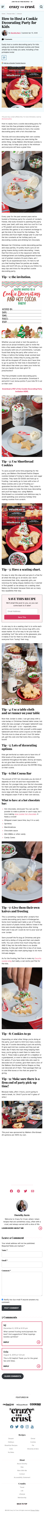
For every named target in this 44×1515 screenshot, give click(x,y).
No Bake (11, 1452)
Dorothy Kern (16, 33)
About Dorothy (22, 1464)
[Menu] (2, 6)
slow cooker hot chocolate (25, 814)
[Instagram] (27, 1428)
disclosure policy (7, 119)
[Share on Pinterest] (18, 1191)
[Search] (41, 6)
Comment (6, 1270)
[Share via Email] (32, 1191)
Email (5, 1260)
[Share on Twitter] (25, 1191)
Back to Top (22, 1504)
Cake (11, 1449)
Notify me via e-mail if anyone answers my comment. (20, 1301)
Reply (6, 1342)
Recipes (22, 1435)
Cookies (33, 1442)
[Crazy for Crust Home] (22, 7)
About (22, 1460)
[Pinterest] (22, 1428)
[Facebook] (11, 1428)
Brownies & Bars (33, 1449)
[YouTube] (32, 1428)
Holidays (11, 1442)
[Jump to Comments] (4, 57)
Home (3, 13)
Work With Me (22, 1470)
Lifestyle (19, 13)
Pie (33, 1445)
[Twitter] (17, 1428)
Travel (22, 1487)
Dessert (11, 1438)
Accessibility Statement (22, 1477)
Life (22, 1491)
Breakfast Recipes (11, 1445)
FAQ (22, 1467)
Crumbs (22, 1483)
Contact (22, 1474)
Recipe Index (11, 13)
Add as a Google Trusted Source (15, 63)
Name (5, 1250)
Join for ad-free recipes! (20, 1)
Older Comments (12, 1376)
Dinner (33, 1438)
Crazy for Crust (22, 1415)
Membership (22, 1497)
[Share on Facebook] (11, 1191)
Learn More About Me (13, 1228)
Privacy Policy (35, 1510)
